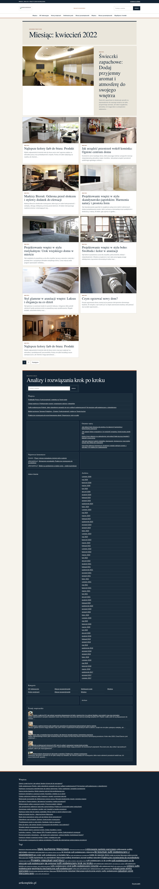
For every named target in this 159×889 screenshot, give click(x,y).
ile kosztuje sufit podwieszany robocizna (78, 852)
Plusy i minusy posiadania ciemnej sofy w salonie (50, 458)
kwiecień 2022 (86, 552)
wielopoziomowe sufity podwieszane (101, 868)
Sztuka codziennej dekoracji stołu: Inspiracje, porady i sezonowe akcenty (42, 796)
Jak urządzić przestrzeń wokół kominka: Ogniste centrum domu (107, 150)
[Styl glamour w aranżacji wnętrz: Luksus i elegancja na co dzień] (51, 280)
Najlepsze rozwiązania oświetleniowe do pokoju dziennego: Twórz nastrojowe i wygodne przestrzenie (52, 788)
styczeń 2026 (86, 491)
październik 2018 (87, 648)
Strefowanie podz (68, 15)
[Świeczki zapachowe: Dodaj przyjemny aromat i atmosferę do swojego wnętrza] (58, 66)
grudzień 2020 (86, 600)
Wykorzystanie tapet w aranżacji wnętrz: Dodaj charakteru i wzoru (40, 830)
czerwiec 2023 (86, 534)
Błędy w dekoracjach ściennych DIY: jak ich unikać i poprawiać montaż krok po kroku (60, 745)
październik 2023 (87, 522)
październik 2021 (87, 570)
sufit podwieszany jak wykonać (42, 863)
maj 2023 (85, 537)
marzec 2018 (86, 669)
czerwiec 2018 (86, 660)
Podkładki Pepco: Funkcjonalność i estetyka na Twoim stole (47, 399)
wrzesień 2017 (86, 675)
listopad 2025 (86, 497)
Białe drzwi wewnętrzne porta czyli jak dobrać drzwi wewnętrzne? (40, 817)
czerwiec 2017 (86, 678)
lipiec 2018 (85, 657)
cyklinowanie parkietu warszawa (100, 849)
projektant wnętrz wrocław (24, 860)
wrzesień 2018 (86, 651)
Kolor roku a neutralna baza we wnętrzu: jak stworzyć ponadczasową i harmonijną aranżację (63, 735)
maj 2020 (85, 621)
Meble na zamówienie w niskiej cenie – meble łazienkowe (58, 466)
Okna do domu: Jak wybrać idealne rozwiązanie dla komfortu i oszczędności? (44, 824)
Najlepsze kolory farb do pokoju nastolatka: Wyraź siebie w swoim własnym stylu (45, 812)
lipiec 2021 (85, 579)
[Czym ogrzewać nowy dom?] (108, 280)
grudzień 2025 (86, 495)
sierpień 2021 (86, 576)
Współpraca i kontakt (120, 15)
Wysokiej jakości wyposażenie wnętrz (31, 827)
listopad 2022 (86, 546)
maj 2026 (85, 479)
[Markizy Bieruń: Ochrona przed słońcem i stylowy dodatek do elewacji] (51, 178)
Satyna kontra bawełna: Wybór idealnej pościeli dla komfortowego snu (42, 791)
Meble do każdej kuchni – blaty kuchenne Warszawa (36, 814)
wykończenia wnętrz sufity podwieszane (101, 871)
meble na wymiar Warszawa (118, 855)
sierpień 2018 (86, 654)
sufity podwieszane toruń (106, 866)
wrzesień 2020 (86, 609)
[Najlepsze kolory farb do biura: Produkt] (51, 130)
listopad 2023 (86, 519)
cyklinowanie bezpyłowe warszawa (77, 849)
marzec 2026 (86, 485)
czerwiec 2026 (86, 476)
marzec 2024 (86, 516)
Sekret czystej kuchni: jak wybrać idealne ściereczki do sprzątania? (40, 783)
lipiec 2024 (85, 507)
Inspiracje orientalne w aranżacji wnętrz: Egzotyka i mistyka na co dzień (42, 794)
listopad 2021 (86, 567)
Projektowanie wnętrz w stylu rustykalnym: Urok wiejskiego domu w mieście (49, 250)
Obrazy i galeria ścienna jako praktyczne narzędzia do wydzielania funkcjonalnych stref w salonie (64, 726)
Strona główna (135, 1)
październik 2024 (87, 504)
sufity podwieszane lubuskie (44, 866)
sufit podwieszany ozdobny (118, 863)
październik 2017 (87, 672)
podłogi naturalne (94, 858)
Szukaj (137, 8)
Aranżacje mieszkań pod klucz (28, 849)
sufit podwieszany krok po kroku (75, 863)
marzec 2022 (86, 555)
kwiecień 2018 (86, 666)
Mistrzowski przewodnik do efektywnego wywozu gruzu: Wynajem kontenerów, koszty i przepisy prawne (52, 799)
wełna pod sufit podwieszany (81, 868)
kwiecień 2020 (86, 624)
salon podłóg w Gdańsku (70, 860)
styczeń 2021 (86, 597)
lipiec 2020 (85, 615)
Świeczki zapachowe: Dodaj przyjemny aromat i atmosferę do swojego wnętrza (112, 76)
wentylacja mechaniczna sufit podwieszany (52, 868)
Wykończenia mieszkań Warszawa (70, 871)
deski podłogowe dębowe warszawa (53, 852)
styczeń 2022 (86, 561)
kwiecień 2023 (86, 540)
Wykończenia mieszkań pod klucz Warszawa (42, 871)
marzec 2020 (86, 627)
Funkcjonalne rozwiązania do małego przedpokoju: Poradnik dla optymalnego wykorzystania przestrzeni (53, 840)
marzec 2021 (86, 591)
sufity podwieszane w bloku (120, 866)
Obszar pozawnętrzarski (82, 15)
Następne (35, 362)
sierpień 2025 (86, 500)
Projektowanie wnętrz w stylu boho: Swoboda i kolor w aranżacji (104, 249)
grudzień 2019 (86, 636)
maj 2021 (85, 585)
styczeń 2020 (86, 633)
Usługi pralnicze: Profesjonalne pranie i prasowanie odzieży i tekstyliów (51, 403)
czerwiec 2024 (86, 509)
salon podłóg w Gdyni (81, 860)
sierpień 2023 (86, 528)
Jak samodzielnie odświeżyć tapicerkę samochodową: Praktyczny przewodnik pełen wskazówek (50, 806)
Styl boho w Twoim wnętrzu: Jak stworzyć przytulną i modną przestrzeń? (42, 801)
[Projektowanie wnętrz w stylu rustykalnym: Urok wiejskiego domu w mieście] (51, 229)
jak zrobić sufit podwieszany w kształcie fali (51, 855)
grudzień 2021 (86, 564)
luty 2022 (85, 558)
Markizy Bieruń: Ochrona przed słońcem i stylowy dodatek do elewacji (50, 198)
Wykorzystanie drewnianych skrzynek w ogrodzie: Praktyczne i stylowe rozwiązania (60, 754)
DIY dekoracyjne (44, 15)
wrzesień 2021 (86, 573)
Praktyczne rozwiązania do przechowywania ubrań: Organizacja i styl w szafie (53, 415)
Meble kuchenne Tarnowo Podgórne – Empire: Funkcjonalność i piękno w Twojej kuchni (57, 411)
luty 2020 (85, 630)
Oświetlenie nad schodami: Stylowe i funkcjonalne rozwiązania (39, 819)
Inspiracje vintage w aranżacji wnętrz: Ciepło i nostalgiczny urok (39, 837)
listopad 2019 (86, 639)
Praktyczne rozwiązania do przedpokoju (120, 857)
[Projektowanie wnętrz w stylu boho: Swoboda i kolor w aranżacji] (108, 229)
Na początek (136, 883)
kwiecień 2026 (86, 482)
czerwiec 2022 (86, 549)
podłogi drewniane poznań (75, 858)
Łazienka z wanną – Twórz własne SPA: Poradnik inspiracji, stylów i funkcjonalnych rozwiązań (49, 832)
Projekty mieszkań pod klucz (48, 860)
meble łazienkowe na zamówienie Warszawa (47, 858)
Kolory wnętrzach (56, 15)
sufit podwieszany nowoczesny (102, 863)
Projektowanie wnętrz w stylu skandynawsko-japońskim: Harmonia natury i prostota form (105, 199)
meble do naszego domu (99, 855)
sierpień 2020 (86, 612)
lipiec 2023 (85, 531)
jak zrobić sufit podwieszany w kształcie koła (79, 855)
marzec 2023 (86, 543)
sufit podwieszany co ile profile (98, 861)
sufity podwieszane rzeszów (85, 866)
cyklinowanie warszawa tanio (36, 852)
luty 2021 (85, 594)
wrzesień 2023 (86, 525)
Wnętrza (35, 15)
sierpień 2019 (86, 642)
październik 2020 (87, 606)
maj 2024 (85, 513)
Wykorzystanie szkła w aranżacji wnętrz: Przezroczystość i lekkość (40, 804)
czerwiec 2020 (86, 618)
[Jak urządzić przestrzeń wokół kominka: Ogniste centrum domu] (108, 130)
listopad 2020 (86, 603)
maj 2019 (85, 645)
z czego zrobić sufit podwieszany (41, 873)
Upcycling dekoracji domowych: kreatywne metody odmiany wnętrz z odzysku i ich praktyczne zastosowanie (104, 446)
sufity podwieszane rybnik (61, 866)
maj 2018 (85, 663)
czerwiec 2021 (86, 582)
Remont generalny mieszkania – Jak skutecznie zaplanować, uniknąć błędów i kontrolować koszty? (51, 835)
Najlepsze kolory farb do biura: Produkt (49, 148)
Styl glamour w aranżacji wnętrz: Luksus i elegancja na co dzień (50, 300)
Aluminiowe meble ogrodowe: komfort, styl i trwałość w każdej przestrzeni (43, 809)
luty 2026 (85, 488)
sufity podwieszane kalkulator (30, 866)
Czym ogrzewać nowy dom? (100, 298)
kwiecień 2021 (86, 588)
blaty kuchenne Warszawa (53, 849)
